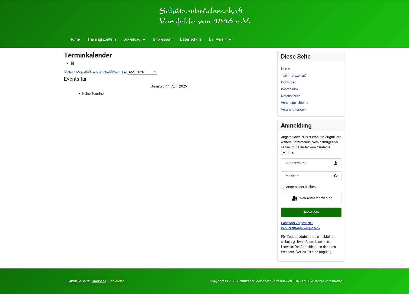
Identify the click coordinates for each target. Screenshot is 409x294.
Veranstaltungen (293, 110)
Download (131, 39)
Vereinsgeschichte (294, 103)
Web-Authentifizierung (315, 198)
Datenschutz (191, 39)
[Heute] (118, 72)
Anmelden (311, 212)
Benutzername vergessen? (300, 228)
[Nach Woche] (97, 72)
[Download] (143, 39)
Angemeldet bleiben (301, 187)
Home (74, 39)
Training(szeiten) (101, 39)
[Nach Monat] (75, 72)
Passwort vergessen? (297, 223)
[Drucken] (72, 63)
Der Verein (218, 39)
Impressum (163, 39)
